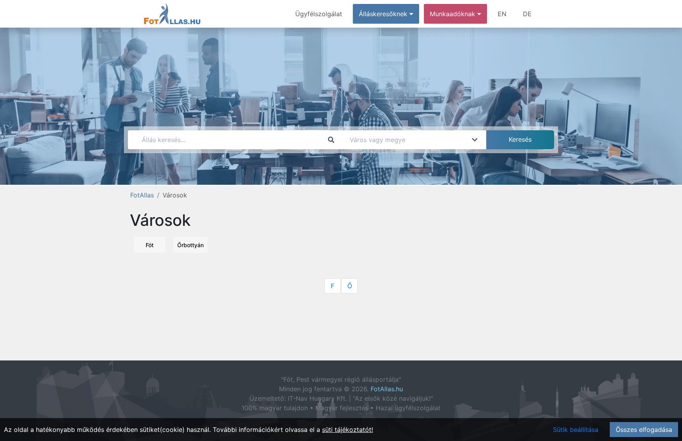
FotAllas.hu (387, 389)
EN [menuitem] (502, 14)
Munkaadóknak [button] (453, 14)
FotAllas (142, 195)
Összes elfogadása (644, 429)
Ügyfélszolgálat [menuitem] (318, 14)
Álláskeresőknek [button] (384, 14)
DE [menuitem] (527, 14)
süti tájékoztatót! (347, 429)
